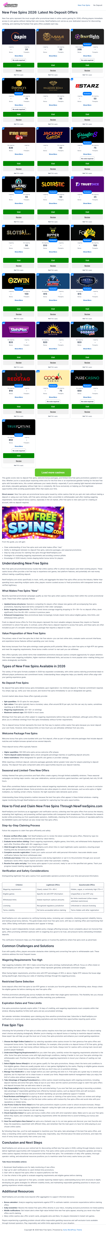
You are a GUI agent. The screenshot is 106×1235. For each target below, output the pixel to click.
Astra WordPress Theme (72, 1230)
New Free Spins (84, 5)
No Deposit (97, 5)
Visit (18, 65)
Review (19, 70)
